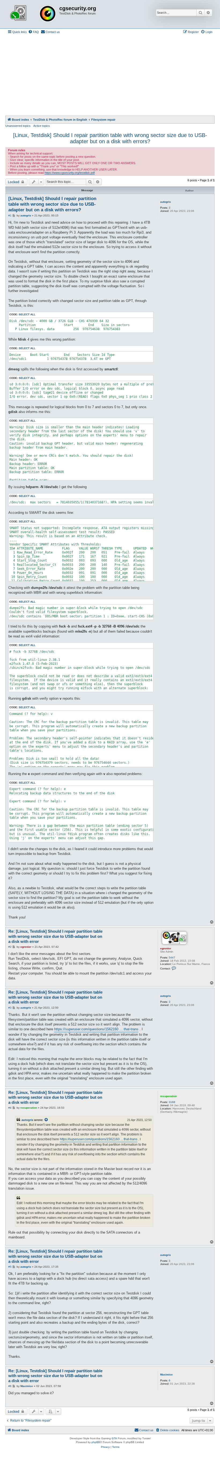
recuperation (168, 1096)
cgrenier (165, 948)
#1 (10, 215)
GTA (114, 1438)
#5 (10, 1266)
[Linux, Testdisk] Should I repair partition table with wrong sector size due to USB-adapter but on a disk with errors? (110, 138)
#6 (10, 1386)
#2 (10, 946)
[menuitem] (33, 32)
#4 (10, 1107)
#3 (10, 1007)
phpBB (95, 1442)
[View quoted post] (46, 1119)
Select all (27, 314)
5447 (172, 957)
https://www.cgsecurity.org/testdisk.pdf (70, 172)
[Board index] (33, 14)
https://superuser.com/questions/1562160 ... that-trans (96, 1029)
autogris (165, 201)
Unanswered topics (18, 125)
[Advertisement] (110, 75)
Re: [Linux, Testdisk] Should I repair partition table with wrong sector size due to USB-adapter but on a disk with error (55, 936)
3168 (172, 1102)
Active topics (41, 125)
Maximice (166, 1374)
